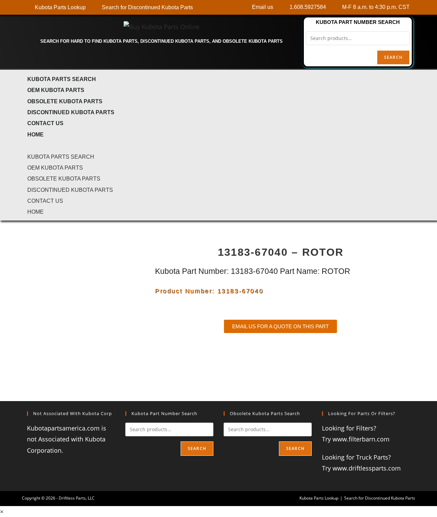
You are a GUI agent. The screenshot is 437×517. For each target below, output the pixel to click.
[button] (218, 145)
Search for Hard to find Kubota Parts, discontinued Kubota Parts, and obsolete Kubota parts (161, 41)
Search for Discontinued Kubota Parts (379, 498)
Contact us (45, 123)
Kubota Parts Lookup (318, 498)
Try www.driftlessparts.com (361, 468)
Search (393, 57)
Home (35, 134)
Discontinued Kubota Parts (70, 112)
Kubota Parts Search (61, 79)
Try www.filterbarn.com (356, 439)
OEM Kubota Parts (55, 90)
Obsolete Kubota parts (64, 101)
